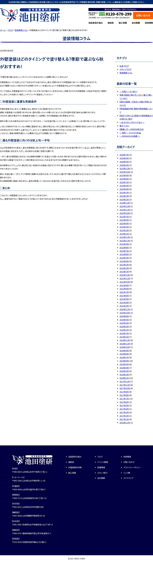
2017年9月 (124, 391)
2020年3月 (124, 323)
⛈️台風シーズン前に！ (128, 91)
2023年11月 (125, 209)
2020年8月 (124, 316)
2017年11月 (125, 385)
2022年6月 (124, 254)
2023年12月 (125, 206)
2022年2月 (124, 268)
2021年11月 (125, 278)
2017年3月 (124, 412)
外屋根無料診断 (75, 467)
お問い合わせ (143, 15)
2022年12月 (125, 237)
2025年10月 (125, 172)
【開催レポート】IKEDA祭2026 (132, 129)
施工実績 (123, 22)
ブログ (100, 456)
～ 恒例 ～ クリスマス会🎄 (130, 132)
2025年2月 (124, 196)
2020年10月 (125, 312)
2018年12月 (125, 340)
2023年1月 (124, 233)
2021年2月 (124, 305)
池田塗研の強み (95, 22)
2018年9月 (124, 350)
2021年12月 (125, 275)
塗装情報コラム (126, 72)
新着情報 (101, 467)
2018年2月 (124, 374)
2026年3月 (124, 165)
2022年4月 (124, 261)
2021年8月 (124, 288)
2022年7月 (124, 251)
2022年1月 (124, 271)
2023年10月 (125, 213)
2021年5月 (124, 299)
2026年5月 (124, 161)
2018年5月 (124, 364)
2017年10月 (125, 388)
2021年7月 (124, 292)
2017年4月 (124, 408)
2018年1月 (124, 378)
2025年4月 (124, 189)
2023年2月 (124, 230)
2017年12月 (125, 381)
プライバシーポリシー (132, 467)
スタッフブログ (125, 69)
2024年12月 (125, 202)
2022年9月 (124, 244)
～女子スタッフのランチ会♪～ (132, 122)
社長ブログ (124, 66)
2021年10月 (125, 281)
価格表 (111, 22)
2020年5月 (124, 319)
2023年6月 (124, 220)
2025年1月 (124, 199)
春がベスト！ (124, 125)
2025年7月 (124, 182)
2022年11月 (125, 240)
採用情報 (149, 22)
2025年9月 (124, 175)
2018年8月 (124, 354)
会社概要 (136, 22)
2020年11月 (125, 309)
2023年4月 (124, 223)
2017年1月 (124, 419)
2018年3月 (124, 371)
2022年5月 (124, 257)
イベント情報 (102, 462)
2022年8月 (124, 247)
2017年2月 (124, 415)
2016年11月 (125, 422)
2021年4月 (124, 302)
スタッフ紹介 (102, 472)
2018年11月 (125, 343)
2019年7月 (124, 333)
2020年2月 (124, 326)
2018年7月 (124, 357)
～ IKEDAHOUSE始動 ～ (130, 136)
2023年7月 (124, 216)
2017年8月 (124, 395)
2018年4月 (124, 367)
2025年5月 (124, 185)
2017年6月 (124, 402)
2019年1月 (124, 336)
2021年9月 (124, 285)
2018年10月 (125, 347)
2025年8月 (124, 178)
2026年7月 (124, 154)
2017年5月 (124, 405)
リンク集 (126, 472)
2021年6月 (124, 295)
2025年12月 (125, 168)
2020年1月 (124, 330)
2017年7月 (124, 398)
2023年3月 (124, 227)
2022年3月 (124, 264)
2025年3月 (124, 192)
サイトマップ (128, 478)
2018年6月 (124, 360)
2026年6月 (124, 158)
